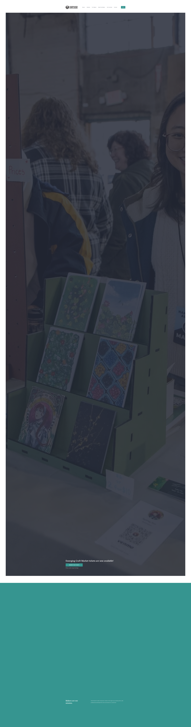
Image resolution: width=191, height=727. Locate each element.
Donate (123, 7)
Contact (115, 7)
